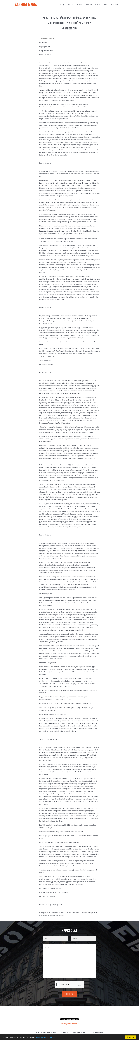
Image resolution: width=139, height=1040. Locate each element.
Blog (106, 4)
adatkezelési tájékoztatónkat (46, 1037)
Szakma (89, 4)
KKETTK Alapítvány (96, 1032)
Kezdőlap (61, 4)
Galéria (97, 4)
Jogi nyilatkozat (79, 1032)
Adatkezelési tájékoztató (46, 1032)
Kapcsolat (114, 4)
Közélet (79, 4)
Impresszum (64, 1032)
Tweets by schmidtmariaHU (69, 1024)
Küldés (69, 994)
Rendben (130, 1037)
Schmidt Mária (26, 5)
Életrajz (70, 4)
